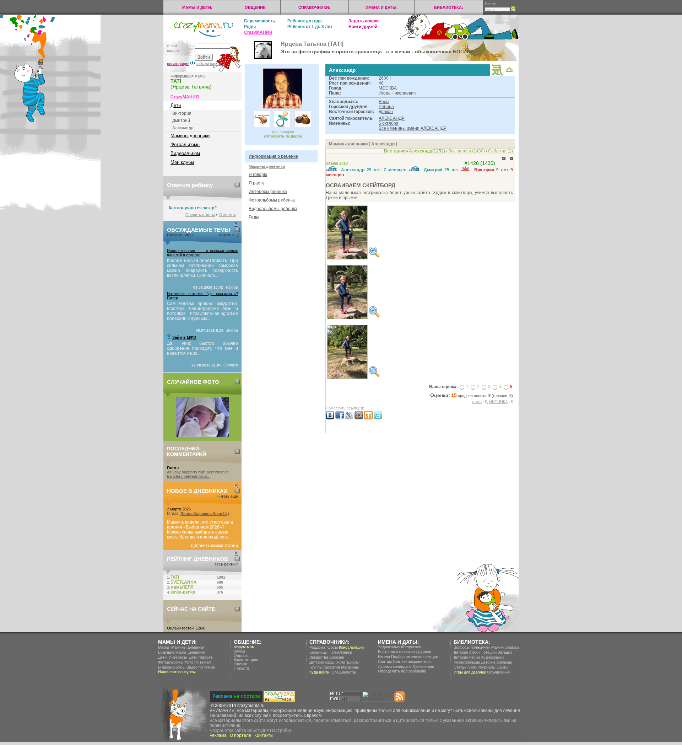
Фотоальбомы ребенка (272, 200)
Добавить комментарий (214, 545)
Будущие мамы (172, 652)
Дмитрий (181, 120)
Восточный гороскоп (396, 651)
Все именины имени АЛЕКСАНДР (412, 128)
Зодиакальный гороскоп (399, 647)
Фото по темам (197, 662)
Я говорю (258, 174)
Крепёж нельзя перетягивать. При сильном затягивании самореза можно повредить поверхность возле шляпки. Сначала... (202, 268)
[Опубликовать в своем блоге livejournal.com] (349, 418)
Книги (472, 667)
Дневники (196, 652)
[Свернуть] (237, 185)
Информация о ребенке (273, 156)
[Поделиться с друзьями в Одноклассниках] (368, 418)
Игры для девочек (470, 672)
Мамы (163, 647)
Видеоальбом (185, 153)
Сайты (502, 667)
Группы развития (324, 667)
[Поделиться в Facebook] (339, 418)
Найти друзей (362, 26)
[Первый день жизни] (202, 435)
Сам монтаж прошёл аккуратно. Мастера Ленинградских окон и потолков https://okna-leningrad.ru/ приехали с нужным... (202, 311)
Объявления (498, 672)
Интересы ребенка (268, 191)
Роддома (317, 647)
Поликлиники (340, 652)
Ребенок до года (304, 20)
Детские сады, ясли (327, 662)
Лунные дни (423, 666)
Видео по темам (201, 667)
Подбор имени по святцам (415, 656)
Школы (353, 662)
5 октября (389, 123)
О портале (240, 735)
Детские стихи (467, 652)
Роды (250, 26)
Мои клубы (182, 162)
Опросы (241, 655)
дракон (386, 111)
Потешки (489, 652)
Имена (384, 656)
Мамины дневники (190, 135)
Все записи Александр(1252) (414, 151)
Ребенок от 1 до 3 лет (309, 26)
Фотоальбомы (185, 144)
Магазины (350, 667)
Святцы (385, 661)
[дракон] (497, 74)
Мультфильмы (467, 662)
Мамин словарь (505, 647)
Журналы (487, 667)
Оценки (240, 664)
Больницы (318, 652)
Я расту (256, 183)
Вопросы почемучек (472, 647)
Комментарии (246, 660)
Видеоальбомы (171, 667)
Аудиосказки (492, 657)
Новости (241, 668)
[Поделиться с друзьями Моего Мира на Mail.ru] (358, 418)
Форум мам (244, 647)
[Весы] (509, 73)
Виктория (181, 113)
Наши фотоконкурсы (177, 672)
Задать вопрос (364, 20)
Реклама (218, 735)
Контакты (264, 735)
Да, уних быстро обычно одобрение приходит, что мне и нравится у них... (202, 348)
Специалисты (343, 672)
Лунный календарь (395, 666)
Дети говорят (200, 657)
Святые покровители (412, 661)
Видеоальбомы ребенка (273, 208)
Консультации (351, 647)
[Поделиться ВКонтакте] (330, 418)
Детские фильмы (496, 662)
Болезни (336, 657)
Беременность (259, 20)
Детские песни (467, 657)
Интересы (178, 657)
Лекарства (318, 657)
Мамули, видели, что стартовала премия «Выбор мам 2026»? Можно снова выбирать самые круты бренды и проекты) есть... (200, 530)
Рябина (386, 106)
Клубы (239, 651)
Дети (175, 105)
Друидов (423, 651)
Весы (384, 101)
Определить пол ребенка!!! (402, 671)
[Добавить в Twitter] (378, 418)
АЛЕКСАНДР (392, 118)
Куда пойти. (319, 672)
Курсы (332, 647)
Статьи (460, 667)
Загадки (505, 652)
